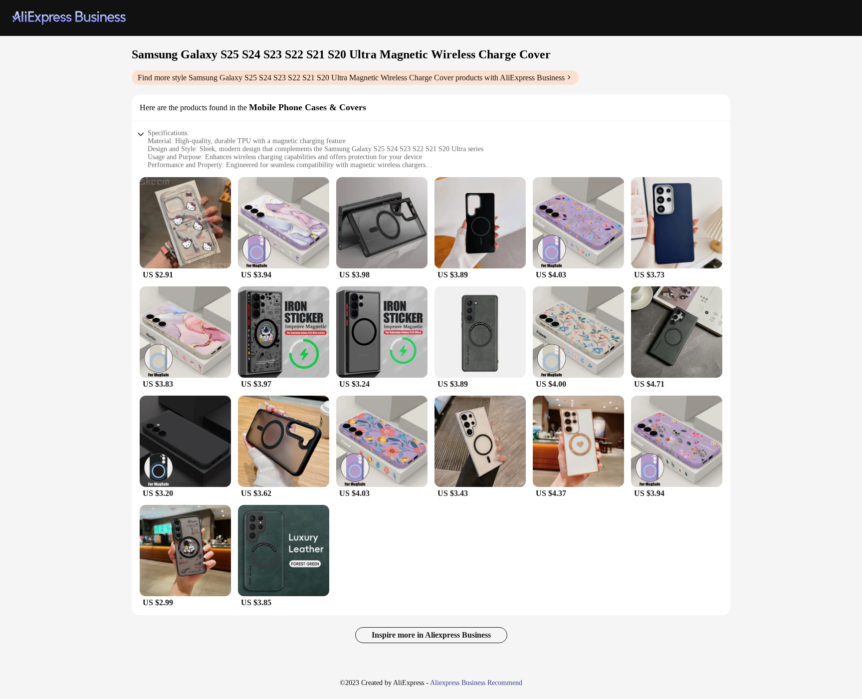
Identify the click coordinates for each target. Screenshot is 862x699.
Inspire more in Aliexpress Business (431, 635)
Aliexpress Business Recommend (476, 683)
